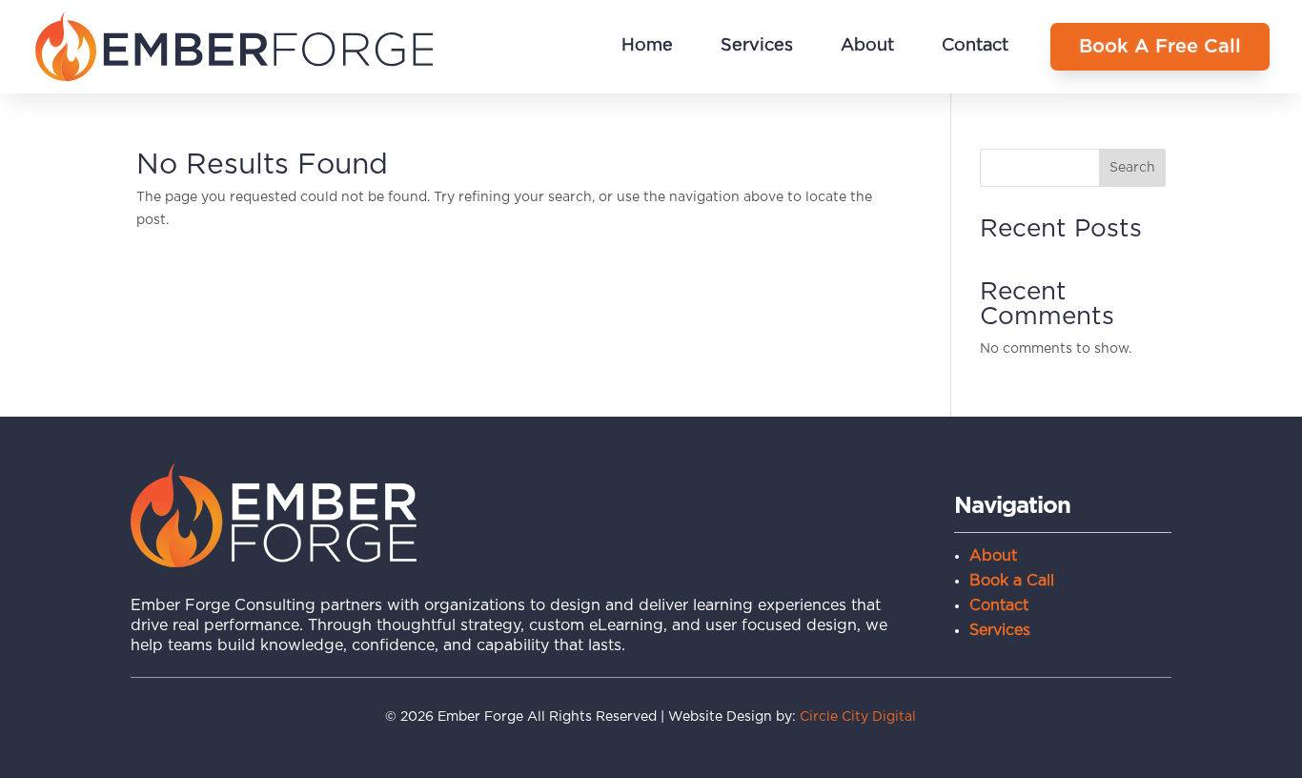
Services (757, 45)
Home (647, 45)
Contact (975, 45)
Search (1132, 167)
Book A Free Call (1160, 46)
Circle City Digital (858, 717)
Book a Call (1011, 580)
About (867, 45)
